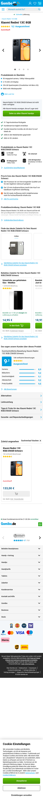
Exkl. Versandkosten (17, 499)
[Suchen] (39, 9)
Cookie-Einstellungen (14, 670)
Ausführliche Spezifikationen (14, 168)
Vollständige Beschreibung (14, 220)
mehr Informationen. (28, 664)
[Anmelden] (30, 3)
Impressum (32, 668)
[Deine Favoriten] (34, 3)
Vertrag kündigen (9, 672)
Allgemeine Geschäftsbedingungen (28, 672)
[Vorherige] (3, 50)
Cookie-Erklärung (9, 775)
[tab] (15, 69)
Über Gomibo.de (12, 668)
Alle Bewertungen (10, 389)
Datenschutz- (30, 773)
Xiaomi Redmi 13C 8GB (9, 19)
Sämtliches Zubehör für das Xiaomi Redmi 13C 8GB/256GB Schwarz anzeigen (21, 264)
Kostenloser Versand (17, 331)
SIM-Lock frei (9, 94)
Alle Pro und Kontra (11, 199)
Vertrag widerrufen (29, 670)
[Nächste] (39, 50)
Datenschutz (23, 668)
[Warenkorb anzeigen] (39, 3)
